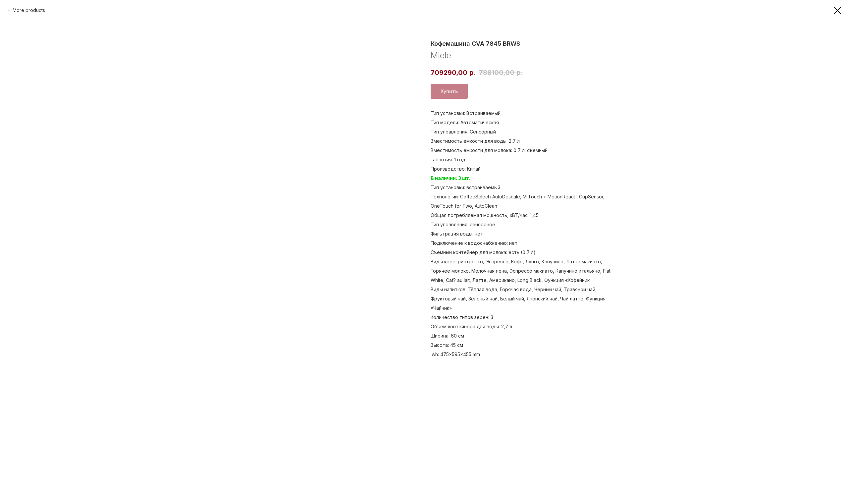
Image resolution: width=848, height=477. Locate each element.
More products (29, 10)
